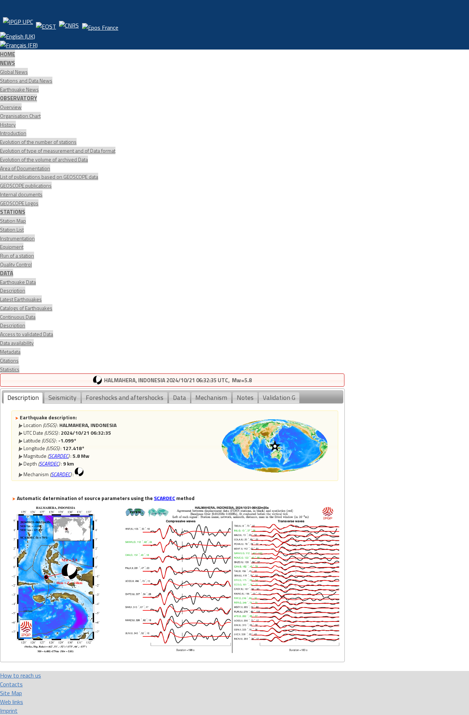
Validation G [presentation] (279, 397)
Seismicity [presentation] (62, 397)
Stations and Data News (26, 80)
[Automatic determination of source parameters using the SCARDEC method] (55, 651)
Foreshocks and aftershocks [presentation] (124, 397)
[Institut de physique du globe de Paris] (18, 24)
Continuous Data (18, 317)
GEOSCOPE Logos (19, 203)
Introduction (13, 133)
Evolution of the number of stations (38, 142)
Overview (11, 107)
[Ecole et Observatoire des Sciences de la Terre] (46, 24)
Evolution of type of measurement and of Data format (57, 150)
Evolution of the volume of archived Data (44, 159)
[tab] (23, 398)
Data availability (17, 343)
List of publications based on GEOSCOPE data (49, 176)
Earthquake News (19, 89)
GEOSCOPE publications (26, 185)
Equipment (11, 247)
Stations (12, 212)
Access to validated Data (26, 334)
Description (12, 290)
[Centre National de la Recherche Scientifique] (69, 24)
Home (7, 54)
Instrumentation (17, 238)
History (8, 124)
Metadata (10, 351)
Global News (14, 72)
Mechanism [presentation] (211, 397)
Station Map (13, 221)
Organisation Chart (20, 116)
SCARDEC (58, 456)
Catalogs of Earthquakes (26, 308)
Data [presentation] (179, 397)
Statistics (9, 369)
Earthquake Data (18, 282)
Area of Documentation (25, 168)
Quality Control (16, 264)
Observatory (18, 98)
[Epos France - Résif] (100, 24)
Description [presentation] (23, 397)
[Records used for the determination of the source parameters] (232, 651)
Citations (9, 360)
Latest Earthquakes (21, 299)
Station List (12, 229)
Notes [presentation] (245, 397)
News (7, 63)
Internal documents (21, 194)
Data (6, 273)
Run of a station (17, 255)
